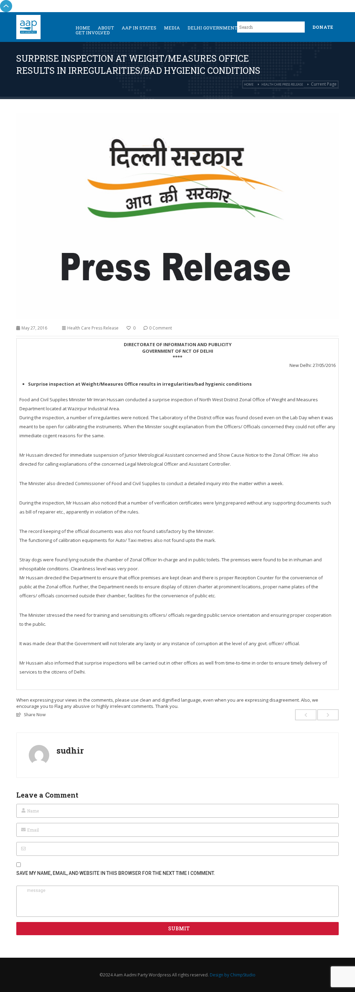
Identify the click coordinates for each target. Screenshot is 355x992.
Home (248, 84)
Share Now (35, 714)
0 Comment (160, 328)
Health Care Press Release (282, 84)
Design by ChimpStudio (233, 975)
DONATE (322, 27)
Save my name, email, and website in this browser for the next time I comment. (115, 873)
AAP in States (139, 28)
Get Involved (93, 32)
